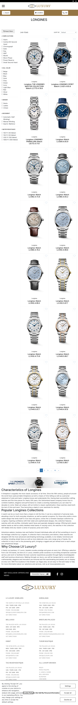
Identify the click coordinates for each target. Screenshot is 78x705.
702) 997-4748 (48, 653)
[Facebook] (57, 574)
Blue (4, 76)
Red (4, 90)
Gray (5, 81)
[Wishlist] (73, 1)
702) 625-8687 (15, 653)
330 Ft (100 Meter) (10, 137)
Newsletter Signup (38, 574)
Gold (5, 78)
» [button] (58, 470)
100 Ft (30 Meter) (9, 133)
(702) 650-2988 (15, 631)
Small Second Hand (10, 62)
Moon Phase (7, 58)
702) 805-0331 (15, 675)
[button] (3, 6)
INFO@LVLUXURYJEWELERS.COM (16, 612)
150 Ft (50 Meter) (9, 135)
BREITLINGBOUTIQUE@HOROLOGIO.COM (51, 634)
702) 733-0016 (48, 610)
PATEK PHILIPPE (44, 670)
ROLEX (41, 667)
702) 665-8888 (15, 610)
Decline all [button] (68, 700)
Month (5, 56)
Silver (5, 92)
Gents (5, 103)
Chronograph (8, 46)
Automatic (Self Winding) (9, 118)
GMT (5, 53)
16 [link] (55, 470)
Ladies (5, 106)
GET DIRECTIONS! (11, 615)
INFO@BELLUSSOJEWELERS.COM (16, 634)
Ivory (5, 85)
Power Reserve (8, 60)
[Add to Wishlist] (46, 39)
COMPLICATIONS (7, 36)
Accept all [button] (67, 693)
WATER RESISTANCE (8, 129)
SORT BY (57, 32)
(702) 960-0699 (48, 631)
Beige (5, 71)
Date (5, 49)
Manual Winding (9, 121)
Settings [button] (68, 686)
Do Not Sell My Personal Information (46, 693)
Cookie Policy (28, 693)
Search (6, 13)
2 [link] (44, 470)
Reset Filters (9, 31)
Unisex (5, 108)
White (5, 94)
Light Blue (6, 87)
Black (5, 74)
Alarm (5, 40)
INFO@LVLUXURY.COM (46, 655)
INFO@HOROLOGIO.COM (46, 612)
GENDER (5, 100)
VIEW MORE (42, 679)
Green (5, 83)
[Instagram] (62, 574)
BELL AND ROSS (44, 674)
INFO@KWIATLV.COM (12, 655)
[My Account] (76, 1)
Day (4, 51)
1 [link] (41, 470)
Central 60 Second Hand (10, 43)
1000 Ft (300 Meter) (10, 140)
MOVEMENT (6, 113)
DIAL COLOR (6, 68)
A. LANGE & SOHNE (45, 672)
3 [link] (47, 470)
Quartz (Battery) (9, 124)
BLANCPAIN (42, 676)
